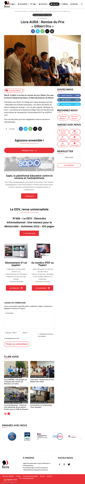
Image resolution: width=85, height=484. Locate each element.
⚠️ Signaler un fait (10, 480)
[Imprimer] (52, 31)
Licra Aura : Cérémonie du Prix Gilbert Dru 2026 (42, 380)
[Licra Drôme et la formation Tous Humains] (42, 395)
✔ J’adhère (64, 4)
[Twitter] (38, 31)
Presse (42, 476)
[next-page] (8, 413)
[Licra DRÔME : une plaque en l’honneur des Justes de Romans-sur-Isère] (16, 369)
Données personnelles (30, 476)
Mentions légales (8, 476)
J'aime (77, 95)
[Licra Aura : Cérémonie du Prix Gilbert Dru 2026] (42, 369)
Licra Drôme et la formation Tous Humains (41, 406)
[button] (81, 4)
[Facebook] (33, 31)
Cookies (18, 476)
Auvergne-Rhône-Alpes (36, 11)
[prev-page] (5, 413)
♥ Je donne (74, 4)
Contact (49, 476)
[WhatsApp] (42, 31)
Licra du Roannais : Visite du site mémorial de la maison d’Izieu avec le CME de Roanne (16, 407)
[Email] (47, 31)
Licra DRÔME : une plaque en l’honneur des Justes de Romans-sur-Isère (15, 381)
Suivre (77, 100)
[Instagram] (64, 464)
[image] (29, 164)
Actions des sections (21, 11)
